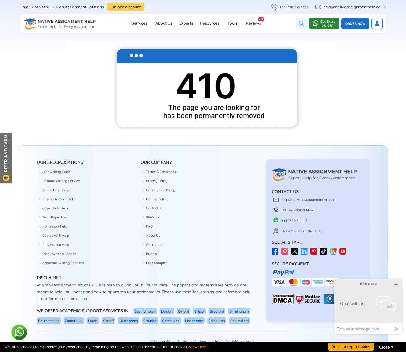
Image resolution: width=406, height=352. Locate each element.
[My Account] (377, 23)
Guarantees (155, 244)
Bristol (199, 311)
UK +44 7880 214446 (297, 210)
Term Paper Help (55, 217)
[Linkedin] (305, 253)
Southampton (145, 311)
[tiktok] (325, 253)
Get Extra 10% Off (327, 23)
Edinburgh (217, 321)
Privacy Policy (156, 181)
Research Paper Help (58, 199)
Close (386, 347)
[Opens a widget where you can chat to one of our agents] (368, 306)
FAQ (149, 226)
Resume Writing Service (61, 181)
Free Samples (156, 263)
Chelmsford (239, 321)
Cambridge (171, 321)
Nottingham (128, 321)
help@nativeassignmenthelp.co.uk (354, 6)
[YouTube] (344, 253)
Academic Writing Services (63, 263)
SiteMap (152, 217)
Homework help (54, 226)
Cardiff (108, 321)
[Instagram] (286, 253)
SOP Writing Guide (56, 172)
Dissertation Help (55, 244)
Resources (209, 23)
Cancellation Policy (160, 190)
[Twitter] (296, 253)
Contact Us (154, 208)
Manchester (194, 321)
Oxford (183, 311)
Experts (186, 23)
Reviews (253, 21)
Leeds (92, 321)
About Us (163, 23)
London (167, 311)
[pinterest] (315, 253)
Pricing (151, 254)
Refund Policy (156, 199)
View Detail (198, 347)
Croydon (150, 321)
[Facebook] (276, 253)
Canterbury (74, 321)
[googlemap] (334, 253)
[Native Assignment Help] (60, 23)
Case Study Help (55, 208)
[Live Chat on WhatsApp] (19, 332)
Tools (233, 23)
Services (139, 23)
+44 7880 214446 (294, 6)
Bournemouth (48, 321)
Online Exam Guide (56, 190)
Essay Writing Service (59, 254)
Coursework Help (55, 235)
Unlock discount (126, 6)
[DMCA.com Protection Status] (283, 303)
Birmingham (239, 311)
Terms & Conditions (161, 172)
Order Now (355, 24)
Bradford (217, 311)
